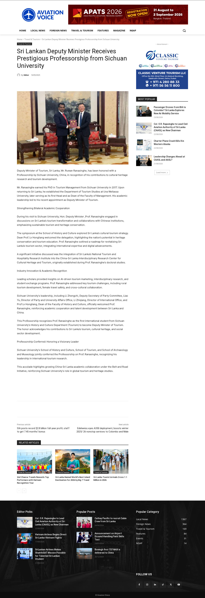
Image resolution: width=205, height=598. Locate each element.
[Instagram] (147, 585)
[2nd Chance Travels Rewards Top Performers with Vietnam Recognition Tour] (34, 461)
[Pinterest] (54, 83)
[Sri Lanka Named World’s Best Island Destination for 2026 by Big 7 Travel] (72, 461)
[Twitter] (46, 83)
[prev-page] (19, 491)
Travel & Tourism (32, 39)
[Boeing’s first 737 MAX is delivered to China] (84, 553)
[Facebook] (39, 83)
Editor (26, 75)
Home (19, 39)
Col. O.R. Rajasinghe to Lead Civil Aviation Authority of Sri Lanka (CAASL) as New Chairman (171, 127)
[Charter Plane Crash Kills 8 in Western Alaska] (144, 145)
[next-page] (24, 491)
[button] (184, 30)
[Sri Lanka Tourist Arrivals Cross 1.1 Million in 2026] (110, 461)
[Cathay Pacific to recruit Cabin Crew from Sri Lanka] (84, 522)
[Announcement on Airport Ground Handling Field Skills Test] (84, 537)
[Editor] (19, 75)
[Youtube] (179, 585)
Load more (161, 172)
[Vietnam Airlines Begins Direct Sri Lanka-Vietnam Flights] (25, 538)
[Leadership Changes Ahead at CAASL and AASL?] (144, 160)
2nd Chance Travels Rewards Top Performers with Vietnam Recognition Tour (33, 480)
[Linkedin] (155, 585)
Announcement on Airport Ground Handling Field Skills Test (109, 536)
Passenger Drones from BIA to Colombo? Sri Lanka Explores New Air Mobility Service (170, 110)
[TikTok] (163, 585)
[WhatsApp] (61, 83)
